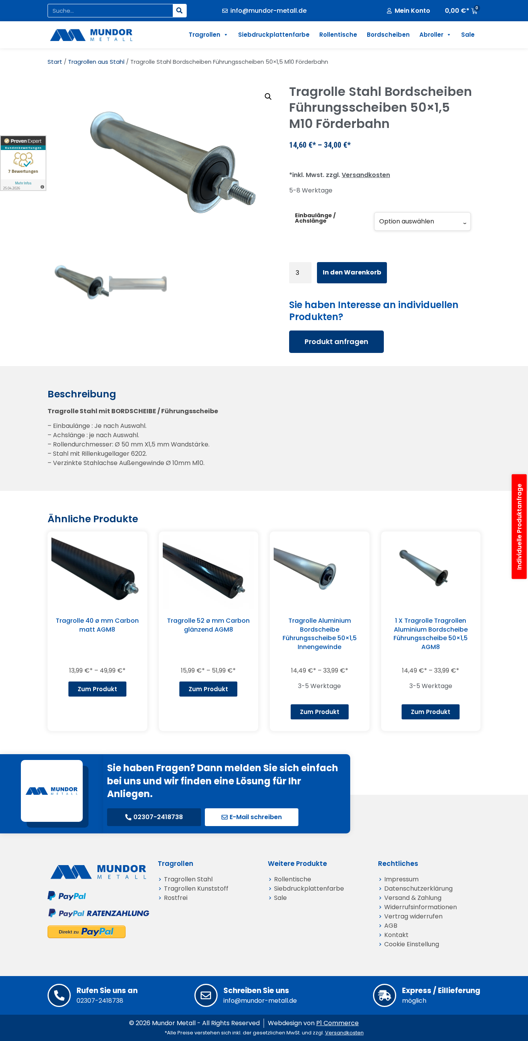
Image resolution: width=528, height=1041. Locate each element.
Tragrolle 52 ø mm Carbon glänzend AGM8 (208, 625)
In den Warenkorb (352, 272)
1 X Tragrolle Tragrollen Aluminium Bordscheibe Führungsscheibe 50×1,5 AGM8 (430, 633)
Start (55, 62)
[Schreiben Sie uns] (206, 995)
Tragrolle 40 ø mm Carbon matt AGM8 (97, 625)
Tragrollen (204, 35)
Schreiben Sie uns (256, 990)
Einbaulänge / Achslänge (315, 218)
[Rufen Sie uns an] (59, 995)
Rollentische (338, 35)
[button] (268, 97)
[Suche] (179, 10)
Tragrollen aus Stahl (96, 62)
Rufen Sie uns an (107, 990)
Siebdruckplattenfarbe (274, 35)
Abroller (431, 35)
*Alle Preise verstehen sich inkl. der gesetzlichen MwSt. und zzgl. (264, 1032)
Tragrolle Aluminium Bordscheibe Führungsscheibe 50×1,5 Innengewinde (320, 633)
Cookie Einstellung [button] (411, 944)
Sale (468, 35)
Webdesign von (313, 1023)
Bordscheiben (388, 35)
